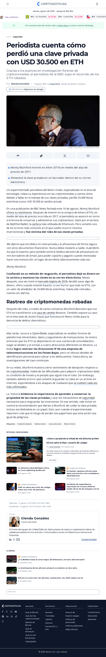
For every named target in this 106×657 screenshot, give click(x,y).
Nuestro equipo (72, 616)
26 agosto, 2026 (25, 473)
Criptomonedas (24, 424)
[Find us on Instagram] (11, 611)
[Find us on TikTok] (16, 616)
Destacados (40, 424)
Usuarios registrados (77, 468)
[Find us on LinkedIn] (7, 616)
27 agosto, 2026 (68, 447)
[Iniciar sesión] (97, 4)
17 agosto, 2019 (40, 84)
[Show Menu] (7, 4)
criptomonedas (19, 371)
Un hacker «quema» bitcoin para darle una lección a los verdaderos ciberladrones (83, 473)
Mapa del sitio (72, 629)
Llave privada (55, 424)
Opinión (48, 619)
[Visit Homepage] (52, 3)
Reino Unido (69, 424)
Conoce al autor (89, 539)
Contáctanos (94, 612)
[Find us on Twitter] (7, 611)
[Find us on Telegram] (3, 616)
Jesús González (54, 447)
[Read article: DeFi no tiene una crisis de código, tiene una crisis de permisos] (11, 486)
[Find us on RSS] (12, 616)
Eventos (48, 623)
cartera (36, 224)
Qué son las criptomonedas (32, 617)
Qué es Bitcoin (31, 612)
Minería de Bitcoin (30, 623)
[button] (53, 155)
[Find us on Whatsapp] (3, 621)
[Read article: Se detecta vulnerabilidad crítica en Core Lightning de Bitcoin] (11, 470)
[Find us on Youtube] (16, 611)
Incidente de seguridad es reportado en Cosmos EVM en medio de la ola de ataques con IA (83, 486)
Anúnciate (92, 616)
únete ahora (63, 25)
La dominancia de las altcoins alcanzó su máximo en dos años (47, 568)
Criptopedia (30, 641)
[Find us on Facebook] (2, 611)
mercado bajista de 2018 (52, 281)
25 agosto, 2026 (73, 492)
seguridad (88, 398)
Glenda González (20, 83)
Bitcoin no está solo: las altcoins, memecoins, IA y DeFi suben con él (50, 578)
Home (8, 37)
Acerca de (70, 612)
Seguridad (17, 37)
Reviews (48, 612)
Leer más (54, 459)
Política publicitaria (74, 626)
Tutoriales (49, 616)
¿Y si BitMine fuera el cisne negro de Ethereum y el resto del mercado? (52, 560)
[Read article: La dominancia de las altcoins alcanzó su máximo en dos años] (11, 570)
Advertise (92, 619)
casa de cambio (46, 312)
